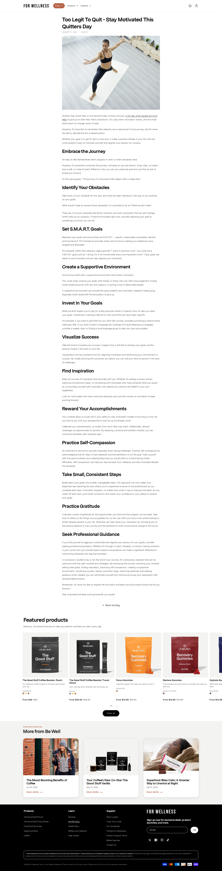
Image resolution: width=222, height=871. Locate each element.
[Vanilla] (26, 693)
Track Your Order (114, 822)
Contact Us (111, 845)
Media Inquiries (113, 840)
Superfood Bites (31, 831)
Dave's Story (73, 826)
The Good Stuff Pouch (33, 817)
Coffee (27, 835)
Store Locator (112, 817)
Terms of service (69, 864)
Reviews (72, 817)
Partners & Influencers (116, 831)
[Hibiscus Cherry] (163, 693)
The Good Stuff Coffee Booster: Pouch (42, 680)
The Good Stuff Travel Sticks (36, 822)
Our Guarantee (113, 826)
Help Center (73, 835)
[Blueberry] (210, 693)
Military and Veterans (77, 831)
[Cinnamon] (23, 693)
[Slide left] (105, 706)
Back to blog (112, 605)
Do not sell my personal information (113, 864)
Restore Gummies (172, 680)
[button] (190, 6)
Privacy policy (82, 864)
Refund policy (94, 864)
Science (71, 5)
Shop (57, 5)
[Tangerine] (117, 691)
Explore (84, 5)
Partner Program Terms (117, 835)
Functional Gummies (33, 826)
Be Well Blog (73, 822)
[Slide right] (117, 706)
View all (111, 713)
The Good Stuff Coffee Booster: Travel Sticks (89, 681)
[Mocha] (28, 693)
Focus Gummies (124, 680)
